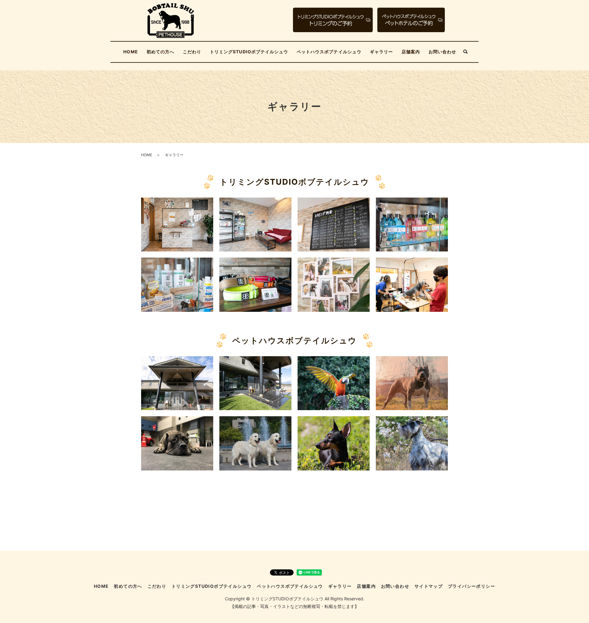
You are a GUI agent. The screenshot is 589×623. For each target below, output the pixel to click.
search (465, 52)
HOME (130, 51)
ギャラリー (381, 51)
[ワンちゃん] (334, 284)
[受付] (177, 224)
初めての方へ (160, 51)
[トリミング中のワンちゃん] (412, 284)
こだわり (192, 51)
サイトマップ (428, 586)
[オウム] (334, 382)
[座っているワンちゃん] (177, 442)
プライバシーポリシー (471, 586)
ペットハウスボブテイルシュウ (329, 51)
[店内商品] (412, 224)
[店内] (255, 224)
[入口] (255, 382)
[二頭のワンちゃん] (255, 442)
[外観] (177, 382)
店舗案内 (411, 51)
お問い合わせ (442, 51)
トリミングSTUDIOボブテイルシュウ (249, 51)
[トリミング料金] (334, 224)
